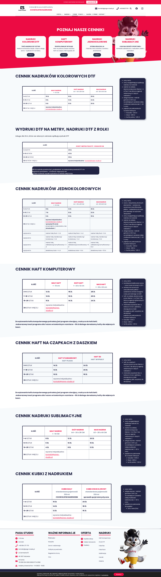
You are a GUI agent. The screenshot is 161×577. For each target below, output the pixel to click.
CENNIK (75, 14)
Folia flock (102, 550)
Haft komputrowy (105, 538)
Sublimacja (102, 553)
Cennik (101, 557)
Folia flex (102, 546)
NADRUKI (67, 14)
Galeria (101, 561)
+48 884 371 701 (24, 545)
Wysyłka (51, 542)
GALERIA (88, 14)
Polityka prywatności (55, 549)
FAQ (49, 557)
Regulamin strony (54, 553)
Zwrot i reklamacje (54, 546)
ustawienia (105, 575)
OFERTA (59, 14)
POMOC (80, 14)
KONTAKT (101, 14)
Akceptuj (118, 574)
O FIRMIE (95, 14)
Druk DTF (102, 542)
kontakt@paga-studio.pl (54, 109)
